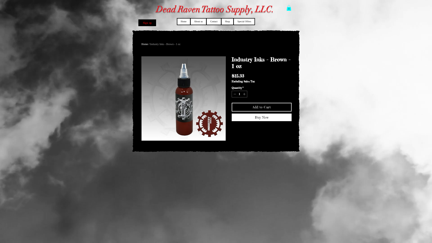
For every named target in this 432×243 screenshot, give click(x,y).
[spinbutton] (239, 94)
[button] (147, 22)
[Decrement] (234, 94)
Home (144, 44)
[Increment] (244, 94)
